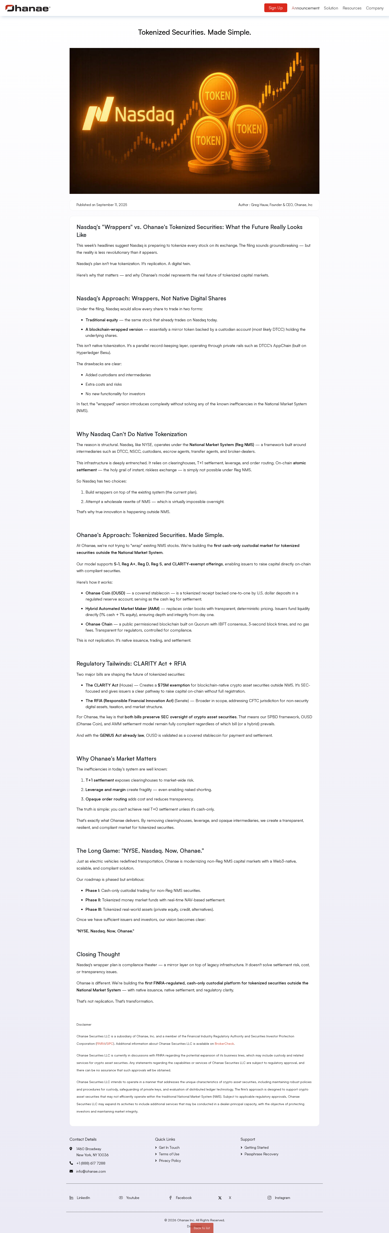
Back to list (202, 1228)
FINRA (101, 1043)
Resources (352, 7)
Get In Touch (169, 1147)
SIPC (109, 1043)
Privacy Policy (170, 1160)
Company (375, 7)
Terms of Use (169, 1154)
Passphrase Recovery (261, 1154)
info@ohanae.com (91, 1171)
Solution (331, 7)
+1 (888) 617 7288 (90, 1163)
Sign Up (276, 7)
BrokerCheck (224, 1043)
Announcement (305, 7)
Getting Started (256, 1147)
